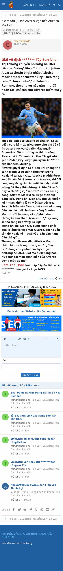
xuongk (15, 492)
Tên (4, 360)
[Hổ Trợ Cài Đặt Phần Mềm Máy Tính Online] (31, 298)
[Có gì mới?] (54, 5)
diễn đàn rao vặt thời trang (17, 543)
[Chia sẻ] (56, 278)
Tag (52, 278)
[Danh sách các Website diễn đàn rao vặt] (31, 324)
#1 (60, 278)
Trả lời (44, 278)
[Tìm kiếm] (59, 5)
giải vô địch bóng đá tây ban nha (21, 33)
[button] (3, 5)
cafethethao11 (12, 29)
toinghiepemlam (20, 399)
